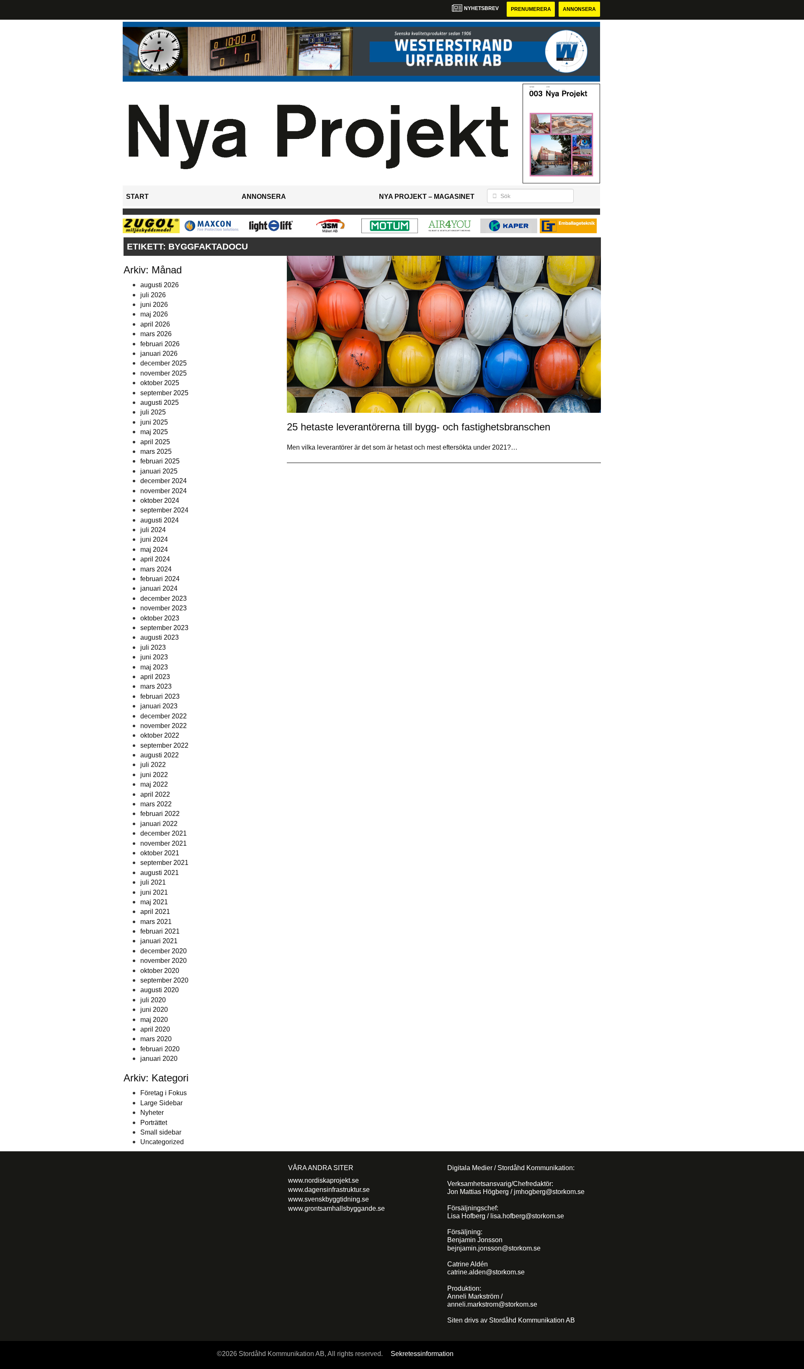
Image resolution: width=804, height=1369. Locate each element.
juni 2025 (154, 422)
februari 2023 (160, 696)
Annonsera (579, 9)
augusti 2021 (159, 872)
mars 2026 (156, 333)
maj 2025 (154, 431)
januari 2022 (159, 823)
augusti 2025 (159, 402)
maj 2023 (154, 667)
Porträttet (153, 1122)
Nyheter (152, 1112)
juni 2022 (154, 774)
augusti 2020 (159, 989)
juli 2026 (153, 295)
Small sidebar (160, 1132)
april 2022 (155, 794)
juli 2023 (153, 647)
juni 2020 (154, 1009)
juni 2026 (154, 304)
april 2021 (155, 911)
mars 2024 (156, 569)
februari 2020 (160, 1048)
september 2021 (164, 862)
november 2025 (163, 373)
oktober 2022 (159, 735)
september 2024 (164, 510)
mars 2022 (156, 804)
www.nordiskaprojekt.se (323, 1180)
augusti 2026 (159, 284)
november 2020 (163, 960)
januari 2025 (159, 471)
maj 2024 (154, 549)
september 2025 (164, 392)
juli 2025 (153, 412)
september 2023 (164, 627)
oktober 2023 (159, 618)
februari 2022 (160, 813)
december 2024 (163, 480)
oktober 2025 (159, 382)
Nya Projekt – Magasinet (426, 196)
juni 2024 (154, 539)
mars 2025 (156, 451)
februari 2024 (160, 578)
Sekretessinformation (422, 1353)
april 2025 (155, 441)
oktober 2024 (159, 500)
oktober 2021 (159, 853)
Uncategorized (162, 1141)
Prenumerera (531, 9)
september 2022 (164, 745)
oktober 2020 (159, 970)
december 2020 (163, 951)
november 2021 (163, 843)
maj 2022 (154, 784)
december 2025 (163, 363)
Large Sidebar (161, 1103)
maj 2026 (154, 314)
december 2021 (163, 833)
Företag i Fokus (163, 1092)
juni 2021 (154, 892)
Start (137, 196)
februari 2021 (160, 931)
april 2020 (155, 1029)
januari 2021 (159, 940)
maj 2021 (154, 902)
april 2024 (155, 559)
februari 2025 (160, 461)
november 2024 (163, 490)
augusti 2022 (159, 755)
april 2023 (155, 676)
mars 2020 (156, 1038)
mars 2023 (156, 686)
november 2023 (163, 608)
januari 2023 (159, 706)
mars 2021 (156, 921)
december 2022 (163, 716)
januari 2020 (159, 1058)
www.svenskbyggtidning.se (328, 1199)
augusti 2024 (159, 520)
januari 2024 (159, 588)
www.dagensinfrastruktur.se (329, 1189)
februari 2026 (160, 343)
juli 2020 (153, 1000)
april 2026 (155, 324)
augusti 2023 (159, 637)
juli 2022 (153, 764)
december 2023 (163, 598)
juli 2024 (153, 529)
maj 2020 (154, 1019)
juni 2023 (154, 657)
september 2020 (164, 980)
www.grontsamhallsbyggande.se (336, 1208)
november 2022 (163, 725)
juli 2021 (153, 882)
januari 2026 (159, 353)
